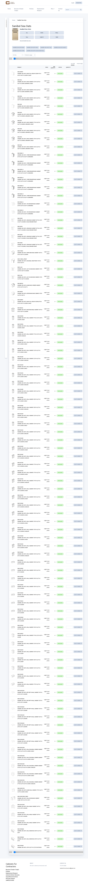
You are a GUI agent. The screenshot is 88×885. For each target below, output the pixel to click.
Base (42, 32)
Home (9, 8)
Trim (57, 37)
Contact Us (60, 9)
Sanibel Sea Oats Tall (46, 47)
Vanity (42, 37)
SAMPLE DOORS (10, 880)
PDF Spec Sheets (10, 878)
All (27, 32)
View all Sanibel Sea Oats (25, 40)
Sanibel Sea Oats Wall (32, 47)
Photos (79, 63)
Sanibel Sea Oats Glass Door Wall (35, 50)
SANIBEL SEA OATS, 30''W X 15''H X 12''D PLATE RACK (29, 847)
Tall (27, 37)
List (72, 63)
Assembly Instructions (12, 876)
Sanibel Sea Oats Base (18, 47)
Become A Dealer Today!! (18, 9)
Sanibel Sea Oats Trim (18, 50)
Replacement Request (40, 9)
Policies (31, 8)
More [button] (52, 8)
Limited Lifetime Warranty (12, 875)
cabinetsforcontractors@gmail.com (67, 868)
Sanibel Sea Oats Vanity (60, 47)
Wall (56, 32)
